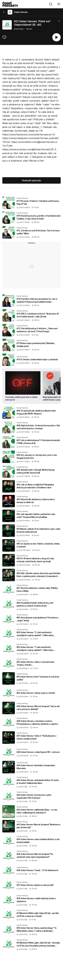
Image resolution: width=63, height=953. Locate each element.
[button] (51, 4)
